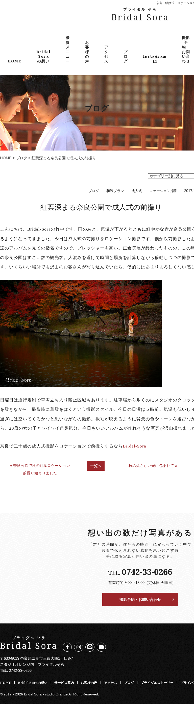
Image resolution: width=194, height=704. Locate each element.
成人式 (136, 191)
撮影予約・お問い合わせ (140, 599)
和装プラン (115, 191)
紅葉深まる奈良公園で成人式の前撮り (101, 207)
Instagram (155, 56)
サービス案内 (64, 682)
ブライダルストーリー (157, 682)
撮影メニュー (68, 49)
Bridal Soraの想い (43, 56)
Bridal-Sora (134, 446)
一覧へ (96, 466)
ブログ (126, 56)
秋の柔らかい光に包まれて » (153, 465)
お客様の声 (87, 51)
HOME (14, 60)
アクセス (106, 53)
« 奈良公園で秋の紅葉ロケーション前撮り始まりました (40, 469)
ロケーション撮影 (163, 191)
